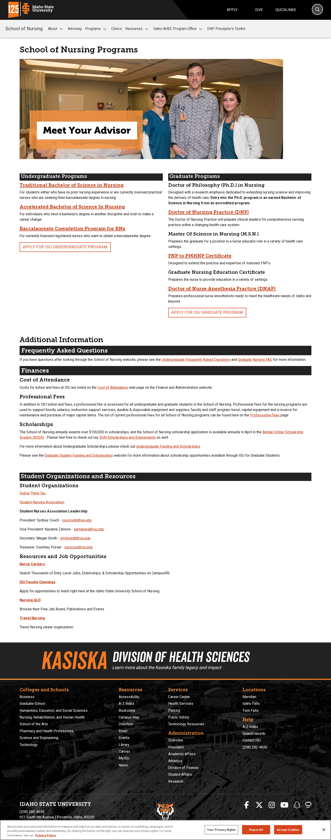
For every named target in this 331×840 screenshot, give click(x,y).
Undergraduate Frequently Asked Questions (196, 359)
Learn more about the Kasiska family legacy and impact (166, 667)
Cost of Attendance (112, 387)
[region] (165, 830)
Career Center (179, 697)
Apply (232, 10)
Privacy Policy (45, 835)
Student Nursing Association (42, 502)
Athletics (175, 761)
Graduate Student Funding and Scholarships (79, 455)
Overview (175, 740)
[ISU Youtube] (284, 805)
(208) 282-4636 (255, 747)
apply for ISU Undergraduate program (65, 247)
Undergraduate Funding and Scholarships (168, 446)
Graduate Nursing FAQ (255, 359)
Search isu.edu (254, 733)
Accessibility (129, 697)
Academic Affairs (181, 754)
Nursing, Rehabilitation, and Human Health (52, 717)
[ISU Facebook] (246, 805)
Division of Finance (183, 768)
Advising (75, 29)
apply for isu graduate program (207, 312)
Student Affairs (180, 774)
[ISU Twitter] (259, 805)
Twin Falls (250, 710)
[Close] (324, 830)
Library (124, 745)
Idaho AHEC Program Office (175, 29)
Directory (126, 724)
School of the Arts (34, 724)
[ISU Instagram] (271, 805)
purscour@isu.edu (79, 547)
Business (27, 697)
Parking (174, 710)
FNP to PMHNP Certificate (199, 255)
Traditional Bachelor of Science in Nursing (72, 185)
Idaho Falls (251, 703)
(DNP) (242, 212)
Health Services (180, 703)
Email (123, 731)
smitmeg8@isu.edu (75, 538)
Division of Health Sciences (180, 657)
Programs (93, 29)
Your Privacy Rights (221, 829)
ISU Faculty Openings (37, 582)
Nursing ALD (30, 600)
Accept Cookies (288, 829)
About (52, 29)
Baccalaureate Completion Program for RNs (72, 228)
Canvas (124, 751)
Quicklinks (285, 10)
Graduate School (32, 703)
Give (259, 10)
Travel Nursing (32, 618)
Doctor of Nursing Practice (201, 212)
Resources (134, 29)
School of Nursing (24, 28)
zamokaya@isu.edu (89, 529)
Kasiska (74, 660)
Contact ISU (252, 740)
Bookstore (127, 710)
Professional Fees (265, 415)
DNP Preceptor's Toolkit (226, 29)
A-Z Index (126, 703)
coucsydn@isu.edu (77, 520)
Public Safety (178, 717)
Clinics (116, 29)
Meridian (249, 697)
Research (175, 781)
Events (124, 738)
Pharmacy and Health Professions (46, 731)
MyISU (124, 758)
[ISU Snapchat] (297, 805)
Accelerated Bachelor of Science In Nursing (72, 206)
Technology (29, 745)
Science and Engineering (39, 738)
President (176, 747)
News (123, 765)
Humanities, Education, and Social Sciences (54, 710)
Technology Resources (186, 724)
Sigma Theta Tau (32, 493)
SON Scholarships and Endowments (127, 437)
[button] (61, 29)
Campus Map (129, 717)
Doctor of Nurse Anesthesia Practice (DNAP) (222, 288)
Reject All (256, 829)
